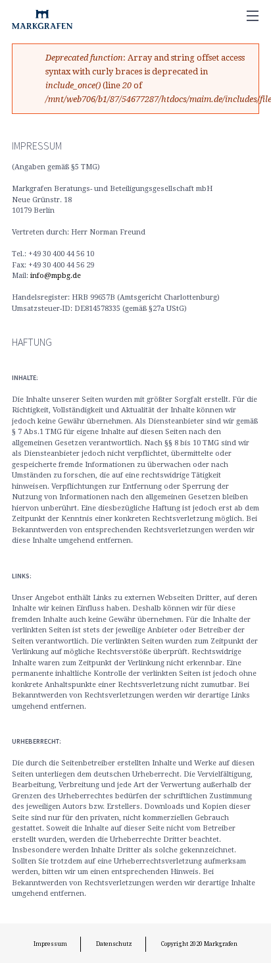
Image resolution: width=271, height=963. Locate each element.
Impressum (50, 944)
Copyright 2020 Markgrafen (199, 944)
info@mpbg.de (55, 275)
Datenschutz (114, 944)
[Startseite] (39, 16)
